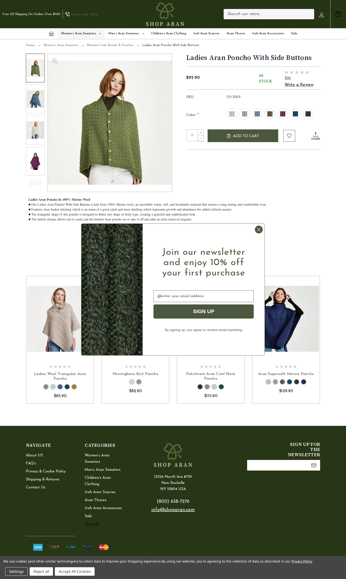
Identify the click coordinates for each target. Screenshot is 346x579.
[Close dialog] (259, 229)
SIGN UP (203, 311)
